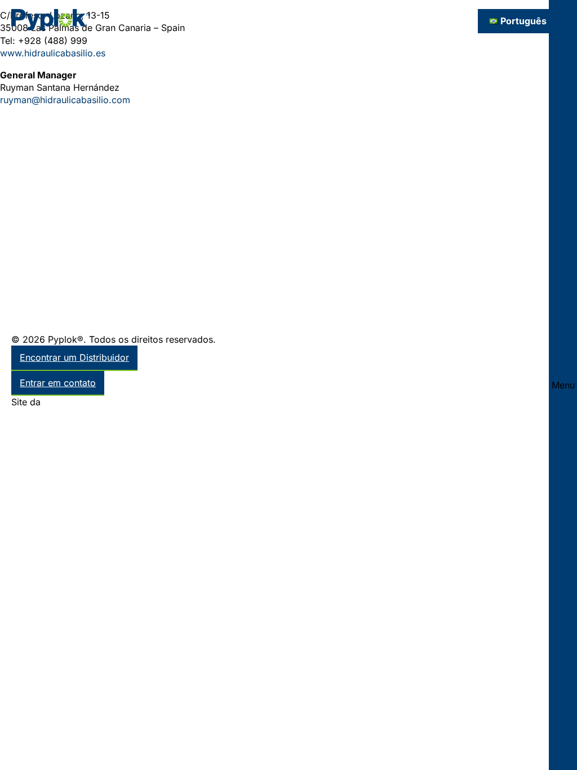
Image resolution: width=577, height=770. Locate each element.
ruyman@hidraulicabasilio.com (65, 99)
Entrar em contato (58, 382)
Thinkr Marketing (79, 402)
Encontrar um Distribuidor (74, 357)
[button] (563, 385)
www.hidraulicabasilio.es (52, 53)
